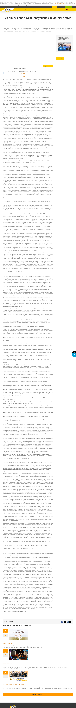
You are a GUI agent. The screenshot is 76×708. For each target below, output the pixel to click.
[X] (65, 621)
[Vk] (67, 621)
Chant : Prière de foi (7, 663)
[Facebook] (62, 621)
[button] (71, 10)
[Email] (70, 621)
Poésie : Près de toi (7, 643)
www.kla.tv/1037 (21, 76)
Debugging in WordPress (60, 3)
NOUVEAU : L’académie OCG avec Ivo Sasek (13, 684)
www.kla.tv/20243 (21, 73)
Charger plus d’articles (38, 694)
